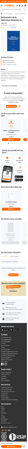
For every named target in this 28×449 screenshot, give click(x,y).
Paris (2, 407)
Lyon (2, 415)
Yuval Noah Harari (11, 134)
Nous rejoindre (5, 345)
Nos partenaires (5, 349)
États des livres (5, 374)
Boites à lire (4, 395)
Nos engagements (6, 339)
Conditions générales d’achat (9, 353)
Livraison (3, 376)
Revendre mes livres (6, 387)
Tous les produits (8, 13)
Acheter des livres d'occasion (9, 399)
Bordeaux (3, 413)
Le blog (3, 343)
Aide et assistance (6, 372)
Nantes (3, 417)
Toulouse (3, 421)
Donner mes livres (6, 389)
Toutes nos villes (5, 423)
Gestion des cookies (6, 359)
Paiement (3, 378)
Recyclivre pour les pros (8, 391)
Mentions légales (6, 357)
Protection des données (8, 355)
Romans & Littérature (20, 13)
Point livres (4, 393)
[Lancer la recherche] (24, 9)
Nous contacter (5, 380)
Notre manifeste (5, 341)
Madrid (3, 409)
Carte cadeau (5, 397)
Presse (3, 347)
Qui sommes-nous (6, 337)
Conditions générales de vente (9, 351)
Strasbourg (4, 419)
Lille (2, 411)
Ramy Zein (4, 23)
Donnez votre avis (13, 275)
